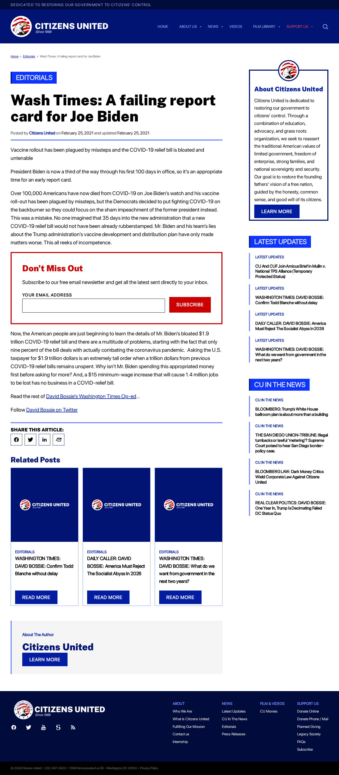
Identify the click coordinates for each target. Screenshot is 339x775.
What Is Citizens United (191, 719)
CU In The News (269, 400)
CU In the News (279, 384)
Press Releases (234, 734)
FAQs (301, 742)
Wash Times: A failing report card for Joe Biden (70, 56)
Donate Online (308, 711)
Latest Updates (280, 241)
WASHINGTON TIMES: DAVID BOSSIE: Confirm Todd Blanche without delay (44, 566)
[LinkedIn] (44, 439)
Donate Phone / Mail (312, 719)
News (213, 27)
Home (163, 27)
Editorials (29, 56)
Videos (235, 27)
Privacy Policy (149, 768)
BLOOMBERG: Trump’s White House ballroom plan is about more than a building (291, 412)
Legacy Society (309, 734)
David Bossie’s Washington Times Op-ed (91, 396)
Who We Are (182, 711)
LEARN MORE (44, 659)
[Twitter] (30, 439)
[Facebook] (16, 439)
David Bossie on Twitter (52, 410)
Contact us (181, 734)
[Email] (58, 439)
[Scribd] (58, 728)
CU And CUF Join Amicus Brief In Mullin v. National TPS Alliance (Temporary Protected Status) (290, 271)
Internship (180, 742)
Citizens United (42, 133)
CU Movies (269, 711)
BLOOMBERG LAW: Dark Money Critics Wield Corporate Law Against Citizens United (289, 477)
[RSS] (73, 728)
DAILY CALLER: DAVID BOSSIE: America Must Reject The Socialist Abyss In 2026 (116, 566)
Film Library (264, 27)
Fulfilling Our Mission (189, 726)
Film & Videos (272, 703)
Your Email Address (47, 295)
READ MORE (36, 597)
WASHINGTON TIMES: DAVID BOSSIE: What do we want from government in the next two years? (290, 354)
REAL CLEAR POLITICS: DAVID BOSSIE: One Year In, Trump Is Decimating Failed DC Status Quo (290, 508)
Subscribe (190, 304)
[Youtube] (43, 728)
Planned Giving (308, 726)
